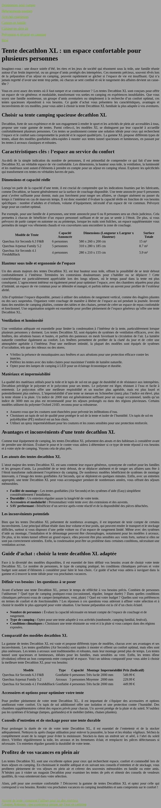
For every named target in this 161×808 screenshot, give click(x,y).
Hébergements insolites (17, 11)
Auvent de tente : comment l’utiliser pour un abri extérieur (40, 800)
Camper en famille (14, 23)
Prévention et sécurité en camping (24, 34)
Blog (5, 40)
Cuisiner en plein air (15, 28)
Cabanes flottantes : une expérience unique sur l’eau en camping (44, 804)
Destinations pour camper (18, 5)
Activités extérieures (15, 17)
